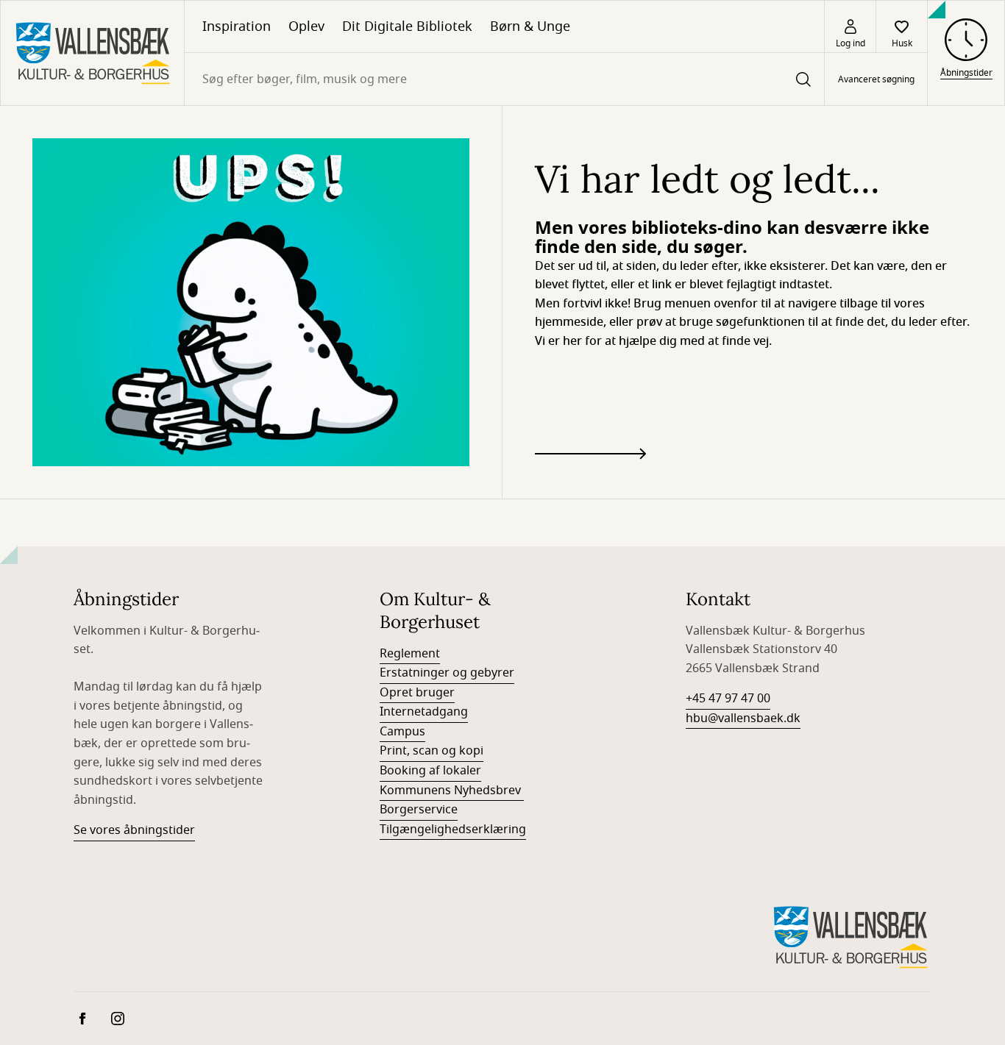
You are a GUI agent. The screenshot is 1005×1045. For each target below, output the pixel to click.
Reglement (410, 654)
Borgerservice (419, 809)
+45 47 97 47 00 (728, 698)
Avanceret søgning (876, 79)
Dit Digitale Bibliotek (407, 26)
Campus (402, 732)
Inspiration (236, 26)
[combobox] (504, 79)
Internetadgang (424, 712)
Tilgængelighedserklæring (453, 829)
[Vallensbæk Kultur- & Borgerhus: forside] (92, 53)
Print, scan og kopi (431, 751)
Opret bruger (417, 693)
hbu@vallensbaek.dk (743, 718)
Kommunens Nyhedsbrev (452, 790)
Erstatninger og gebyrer (447, 673)
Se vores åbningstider (134, 830)
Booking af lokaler (430, 771)
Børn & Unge (530, 26)
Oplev (306, 26)
